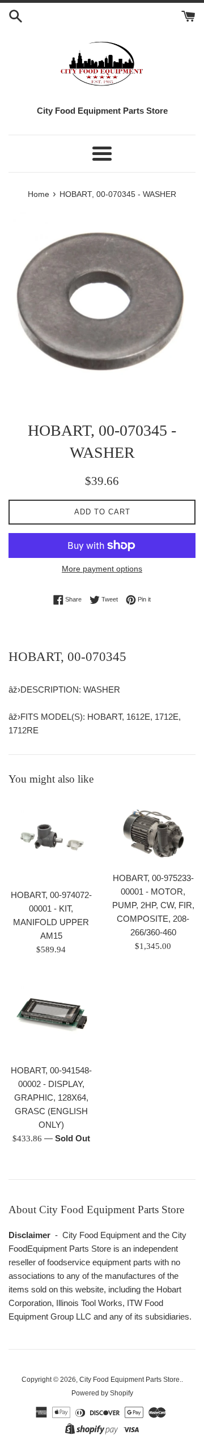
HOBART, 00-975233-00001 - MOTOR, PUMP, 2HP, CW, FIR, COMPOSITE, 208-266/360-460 (153, 905)
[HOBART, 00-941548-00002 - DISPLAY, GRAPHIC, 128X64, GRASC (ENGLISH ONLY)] (51, 1015)
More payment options (102, 568)
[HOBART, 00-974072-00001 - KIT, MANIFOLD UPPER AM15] (51, 840)
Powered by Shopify (102, 1393)
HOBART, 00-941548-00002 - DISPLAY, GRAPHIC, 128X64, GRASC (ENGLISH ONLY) (51, 1097)
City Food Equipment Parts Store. (130, 1380)
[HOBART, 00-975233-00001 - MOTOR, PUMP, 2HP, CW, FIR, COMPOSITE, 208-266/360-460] (153, 832)
